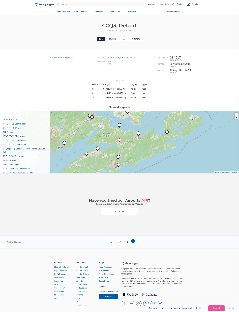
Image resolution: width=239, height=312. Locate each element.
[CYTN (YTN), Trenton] (138, 133)
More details (196, 308)
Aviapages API (59, 288)
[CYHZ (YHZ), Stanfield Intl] (118, 157)
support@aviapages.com (108, 291)
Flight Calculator (63, 12)
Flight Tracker (59, 291)
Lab (55, 298)
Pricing (180, 4)
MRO (78, 302)
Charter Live (58, 277)
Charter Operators (83, 270)
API (172, 4)
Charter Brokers (82, 274)
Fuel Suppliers (81, 288)
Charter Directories (61, 267)
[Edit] (111, 242)
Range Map (58, 281)
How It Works (104, 270)
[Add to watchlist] (127, 242)
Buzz (56, 284)
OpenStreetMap (226, 172)
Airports (79, 281)
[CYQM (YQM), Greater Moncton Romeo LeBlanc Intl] (92, 117)
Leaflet (217, 172)
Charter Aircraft (82, 267)
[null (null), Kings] (97, 148)
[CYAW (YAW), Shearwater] (118, 165)
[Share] (119, 242)
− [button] (236, 117)
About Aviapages (105, 267)
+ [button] (236, 114)
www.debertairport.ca (63, 57)
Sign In (194, 4)
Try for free (119, 211)
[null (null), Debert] (119, 140)
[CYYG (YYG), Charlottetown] (127, 111)
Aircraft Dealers (82, 284)
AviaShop (152, 4)
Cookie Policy (104, 281)
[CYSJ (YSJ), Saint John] (64, 143)
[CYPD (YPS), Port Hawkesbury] (167, 132)
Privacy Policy (104, 277)
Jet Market (131, 12)
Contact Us (108, 297)
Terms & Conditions (106, 274)
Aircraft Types (81, 305)
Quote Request (60, 274)
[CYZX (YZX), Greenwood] (86, 154)
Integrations (163, 4)
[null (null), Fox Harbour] (119, 125)
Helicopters (80, 277)
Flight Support (81, 291)
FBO (78, 298)
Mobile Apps (59, 295)
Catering (79, 295)
